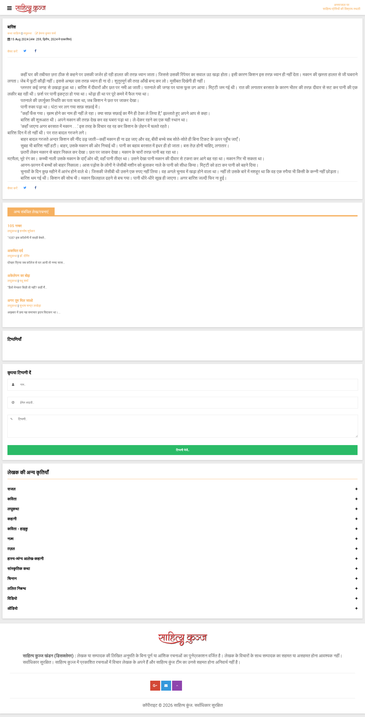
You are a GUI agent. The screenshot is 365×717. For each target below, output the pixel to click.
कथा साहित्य (14, 33)
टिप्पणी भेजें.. (182, 450)
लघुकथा (27, 33)
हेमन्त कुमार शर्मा (47, 33)
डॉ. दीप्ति (24, 256)
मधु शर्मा (23, 281)
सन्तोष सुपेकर (27, 231)
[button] (24, 51)
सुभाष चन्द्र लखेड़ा (30, 305)
